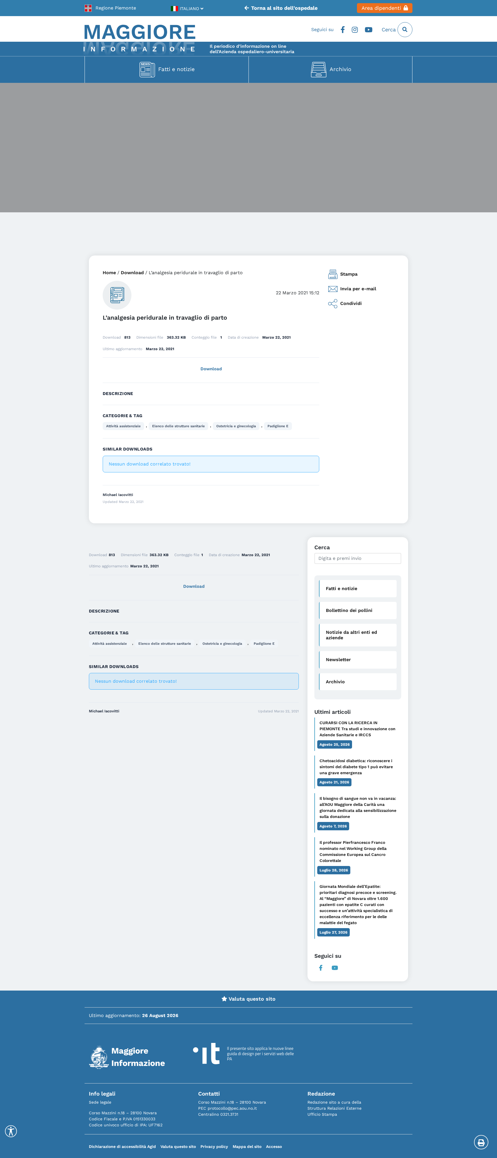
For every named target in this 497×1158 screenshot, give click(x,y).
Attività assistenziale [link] (123, 426)
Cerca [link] (389, 30)
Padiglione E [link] (277, 426)
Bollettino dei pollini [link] (349, 610)
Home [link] (109, 272)
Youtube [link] (368, 29)
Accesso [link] (274, 1146)
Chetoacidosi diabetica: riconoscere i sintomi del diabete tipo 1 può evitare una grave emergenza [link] (356, 766)
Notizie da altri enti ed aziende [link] (351, 634)
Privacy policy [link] (214, 1146)
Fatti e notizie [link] (176, 69)
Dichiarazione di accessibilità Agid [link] (122, 1146)
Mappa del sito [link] (247, 1146)
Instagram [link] (354, 29)
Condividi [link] (351, 303)
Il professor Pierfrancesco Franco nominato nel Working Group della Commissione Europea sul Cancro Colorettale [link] (353, 851)
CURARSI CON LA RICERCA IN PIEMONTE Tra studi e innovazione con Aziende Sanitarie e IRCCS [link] (357, 728)
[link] (110, 8)
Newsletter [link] (338, 659)
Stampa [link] (349, 274)
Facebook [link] (342, 29)
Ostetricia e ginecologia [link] (236, 426)
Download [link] (132, 272)
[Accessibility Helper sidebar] (11, 1131)
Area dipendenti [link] (381, 8)
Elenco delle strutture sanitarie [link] (178, 426)
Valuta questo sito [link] (251, 999)
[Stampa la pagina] (481, 1142)
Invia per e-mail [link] (358, 288)
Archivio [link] (340, 69)
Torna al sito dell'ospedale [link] (284, 8)
